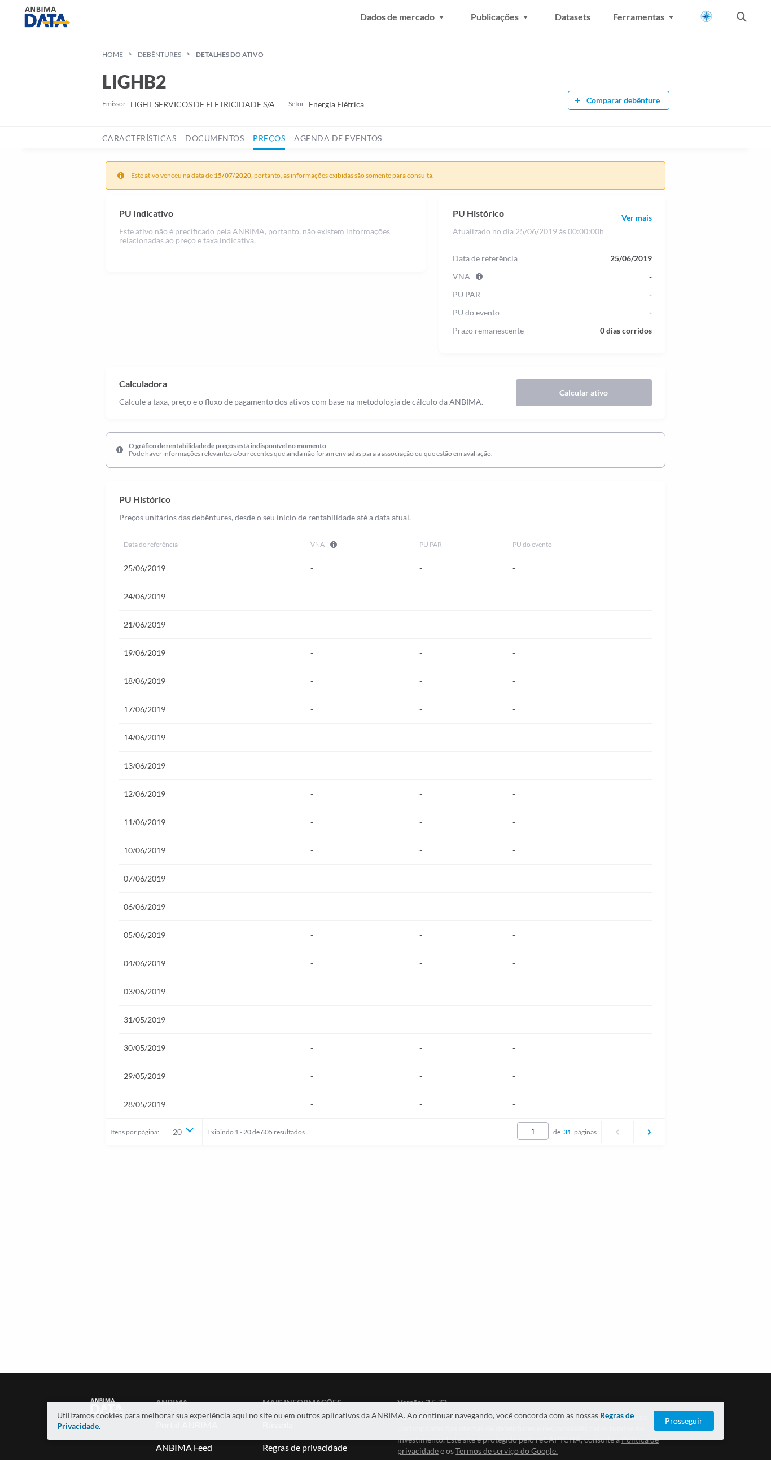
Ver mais (636, 217)
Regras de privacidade (304, 1447)
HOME (112, 54)
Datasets (572, 16)
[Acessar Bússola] (706, 16)
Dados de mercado (397, 16)
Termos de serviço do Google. (506, 1450)
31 (567, 1132)
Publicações (495, 16)
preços (269, 138)
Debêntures (159, 54)
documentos (214, 138)
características (139, 138)
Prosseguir (684, 1421)
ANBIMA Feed (184, 1447)
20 (177, 1132)
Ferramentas (638, 16)
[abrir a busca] (741, 18)
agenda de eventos (338, 138)
